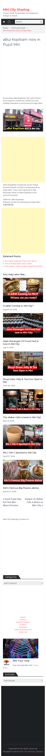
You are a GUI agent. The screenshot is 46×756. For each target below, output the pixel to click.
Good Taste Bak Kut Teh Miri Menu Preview (12, 502)
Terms (22, 625)
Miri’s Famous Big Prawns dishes (21, 488)
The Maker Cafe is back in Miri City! (22, 417)
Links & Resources (22, 630)
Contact (22, 620)
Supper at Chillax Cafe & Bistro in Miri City (34, 502)
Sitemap (22, 627)
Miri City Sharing (16, 10)
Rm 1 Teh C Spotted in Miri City (19, 452)
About (22, 617)
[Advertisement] (23, 73)
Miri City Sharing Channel (31, 751)
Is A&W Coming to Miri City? (18, 306)
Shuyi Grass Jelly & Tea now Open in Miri (22, 380)
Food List (23, 632)
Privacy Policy (22, 622)
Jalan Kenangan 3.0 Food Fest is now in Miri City (21, 342)
